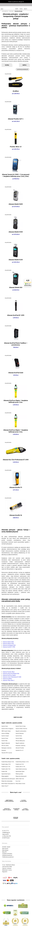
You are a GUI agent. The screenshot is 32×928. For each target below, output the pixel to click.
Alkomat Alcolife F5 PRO (9, 647)
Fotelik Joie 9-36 (20, 764)
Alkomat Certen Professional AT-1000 (12, 677)
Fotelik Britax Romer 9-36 (8, 761)
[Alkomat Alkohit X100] (16, 250)
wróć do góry (18, 717)
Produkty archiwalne (7, 853)
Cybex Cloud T (5, 786)
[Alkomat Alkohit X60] (16, 278)
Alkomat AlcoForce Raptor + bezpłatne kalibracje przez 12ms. (16, 401)
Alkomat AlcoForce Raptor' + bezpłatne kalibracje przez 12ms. (15, 431)
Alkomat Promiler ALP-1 (15, 119)
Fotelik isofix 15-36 (20, 766)
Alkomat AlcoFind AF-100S (15, 315)
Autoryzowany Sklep (7, 866)
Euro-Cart (18, 781)
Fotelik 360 (4, 771)
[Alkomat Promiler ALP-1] (16, 109)
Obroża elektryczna (20, 740)
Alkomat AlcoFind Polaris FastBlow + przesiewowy (15, 344)
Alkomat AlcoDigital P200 (9, 645)
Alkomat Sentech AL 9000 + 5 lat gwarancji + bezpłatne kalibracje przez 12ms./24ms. (15, 175)
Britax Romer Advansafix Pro (8, 783)
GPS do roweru (5, 745)
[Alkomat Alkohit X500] (16, 222)
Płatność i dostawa (6, 868)
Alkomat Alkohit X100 (16, 260)
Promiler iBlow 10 (15, 147)
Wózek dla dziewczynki (21, 776)
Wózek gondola (19, 774)
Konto (16, 8)
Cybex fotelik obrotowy (21, 769)
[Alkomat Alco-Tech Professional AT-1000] (16, 450)
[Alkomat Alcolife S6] (16, 506)
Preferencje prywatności (8, 857)
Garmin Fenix (5, 726)
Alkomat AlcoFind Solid (15, 373)
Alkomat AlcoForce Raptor (9, 675)
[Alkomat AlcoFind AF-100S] (16, 306)
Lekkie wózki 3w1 (20, 778)
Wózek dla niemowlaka (7, 781)
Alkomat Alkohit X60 (15, 287)
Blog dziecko (5, 850)
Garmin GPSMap (5, 733)
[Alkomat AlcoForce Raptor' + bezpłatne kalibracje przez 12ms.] (16, 421)
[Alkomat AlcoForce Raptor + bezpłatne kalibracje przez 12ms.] (16, 391)
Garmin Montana (20, 733)
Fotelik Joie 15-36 (6, 766)
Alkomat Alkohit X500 (16, 232)
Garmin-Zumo (5, 738)
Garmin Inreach (5, 735)
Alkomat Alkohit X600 (16, 204)
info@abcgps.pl (6, 832)
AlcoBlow (16, 91)
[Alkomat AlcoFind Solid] (16, 363)
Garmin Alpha (19, 738)
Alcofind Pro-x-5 (19, 750)
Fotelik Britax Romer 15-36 (22, 761)
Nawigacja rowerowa (6, 748)
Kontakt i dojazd (6, 846)
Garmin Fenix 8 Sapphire (7, 728)
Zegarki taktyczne (6, 743)
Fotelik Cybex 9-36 (6, 764)
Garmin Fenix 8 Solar (21, 726)
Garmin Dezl (4, 740)
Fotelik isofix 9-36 (6, 769)
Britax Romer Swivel (20, 783)
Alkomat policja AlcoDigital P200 (11, 673)
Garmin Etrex (19, 735)
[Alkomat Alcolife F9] (16, 478)
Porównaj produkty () (22, 69)
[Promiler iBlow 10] (16, 137)
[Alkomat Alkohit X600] (16, 195)
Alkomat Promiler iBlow (9, 672)
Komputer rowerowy (20, 745)
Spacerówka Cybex (20, 771)
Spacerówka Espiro (6, 774)
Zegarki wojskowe (20, 743)
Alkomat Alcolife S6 (15, 515)
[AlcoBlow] (16, 82)
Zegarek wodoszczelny (21, 731)
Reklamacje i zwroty (7, 870)
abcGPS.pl (9, 8)
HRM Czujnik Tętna (6, 731)
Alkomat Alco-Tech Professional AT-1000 (16, 460)
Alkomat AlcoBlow (7, 678)
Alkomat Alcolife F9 (15, 487)
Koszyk (25, 8)
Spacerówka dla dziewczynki (8, 778)
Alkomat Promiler (20, 748)
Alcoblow (4, 750)
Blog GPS (4, 852)
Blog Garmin (5, 848)
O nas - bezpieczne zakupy (8, 864)
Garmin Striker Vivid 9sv (21, 728)
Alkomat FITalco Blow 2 (8, 680)
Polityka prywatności (7, 855)
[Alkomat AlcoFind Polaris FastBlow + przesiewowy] (16, 334)
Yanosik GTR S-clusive (7, 752)
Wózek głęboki (5, 776)
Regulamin (4, 871)
